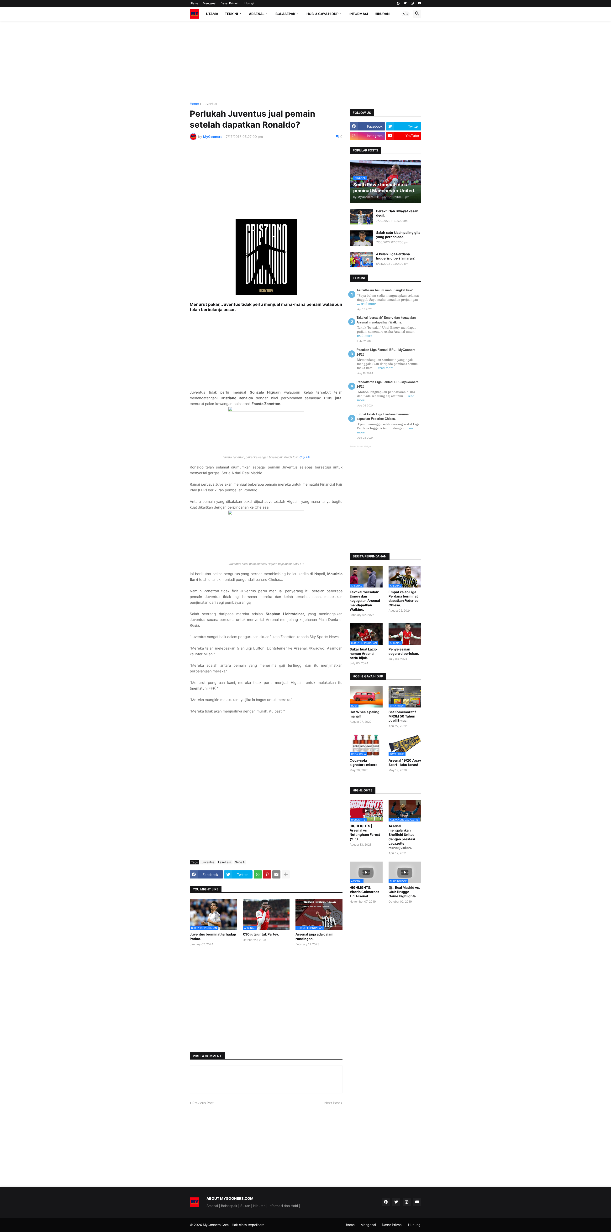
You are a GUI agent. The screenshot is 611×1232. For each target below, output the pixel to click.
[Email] (276, 874)
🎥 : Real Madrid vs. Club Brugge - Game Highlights (404, 891)
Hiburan (382, 14)
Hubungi (248, 3)
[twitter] (405, 3)
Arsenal (256, 14)
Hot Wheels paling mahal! (364, 714)
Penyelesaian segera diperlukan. (404, 651)
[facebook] (398, 3)
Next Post (332, 1103)
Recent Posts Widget (360, 446)
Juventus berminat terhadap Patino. (213, 936)
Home (194, 104)
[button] (405, 13)
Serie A (240, 862)
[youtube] (419, 3)
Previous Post (203, 1103)
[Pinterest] (267, 874)
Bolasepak (285, 14)
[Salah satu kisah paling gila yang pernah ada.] (361, 238)
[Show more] (286, 874)
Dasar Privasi (229, 3)
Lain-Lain (224, 862)
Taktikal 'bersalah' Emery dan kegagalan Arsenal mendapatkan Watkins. (365, 600)
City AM (304, 457)
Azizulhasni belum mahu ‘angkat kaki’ (385, 290)
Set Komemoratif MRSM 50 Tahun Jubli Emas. (402, 716)
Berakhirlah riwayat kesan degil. (397, 213)
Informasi (358, 14)
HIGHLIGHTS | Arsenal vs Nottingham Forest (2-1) (365, 832)
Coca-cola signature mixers (363, 762)
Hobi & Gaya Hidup (322, 14)
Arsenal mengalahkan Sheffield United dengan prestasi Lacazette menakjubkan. (402, 837)
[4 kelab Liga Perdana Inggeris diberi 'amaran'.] (361, 259)
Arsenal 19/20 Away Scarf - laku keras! (405, 762)
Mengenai (209, 3)
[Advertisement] (305, 61)
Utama (194, 3)
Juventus (210, 104)
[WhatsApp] (258, 874)
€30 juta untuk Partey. (261, 934)
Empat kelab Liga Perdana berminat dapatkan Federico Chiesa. (404, 598)
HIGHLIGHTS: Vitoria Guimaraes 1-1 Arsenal (364, 891)
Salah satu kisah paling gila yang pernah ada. (398, 234)
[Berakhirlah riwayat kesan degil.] (361, 216)
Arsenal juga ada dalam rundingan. (314, 936)
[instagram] (412, 3)
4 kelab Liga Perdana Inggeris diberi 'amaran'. (395, 256)
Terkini (231, 14)
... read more (366, 304)
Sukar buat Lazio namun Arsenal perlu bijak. (363, 653)
